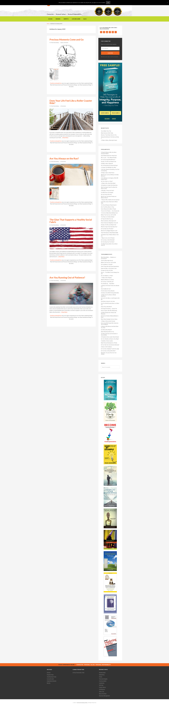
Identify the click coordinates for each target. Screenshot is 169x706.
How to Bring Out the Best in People (108, 209)
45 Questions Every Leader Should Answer (110, 337)
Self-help (101, 685)
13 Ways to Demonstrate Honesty (108, 321)
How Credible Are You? (106, 288)
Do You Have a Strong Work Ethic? (108, 350)
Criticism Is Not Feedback (106, 346)
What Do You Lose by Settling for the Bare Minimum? (110, 175)
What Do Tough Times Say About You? (109, 226)
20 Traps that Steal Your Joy (107, 218)
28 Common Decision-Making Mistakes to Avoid (109, 316)
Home (48, 23)
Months (48, 683)
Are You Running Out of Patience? (67, 277)
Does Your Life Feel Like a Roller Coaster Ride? (71, 101)
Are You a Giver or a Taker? (107, 181)
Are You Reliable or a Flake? (107, 275)
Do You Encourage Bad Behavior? (108, 159)
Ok (108, 2)
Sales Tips (101, 691)
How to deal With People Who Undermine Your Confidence (109, 323)
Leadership (101, 683)
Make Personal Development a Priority (109, 342)
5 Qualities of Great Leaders (107, 340)
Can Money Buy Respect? (106, 329)
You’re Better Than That (106, 131)
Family (100, 676)
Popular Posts (50, 674)
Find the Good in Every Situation (108, 290)
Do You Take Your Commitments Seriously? (110, 344)
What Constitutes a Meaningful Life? (108, 220)
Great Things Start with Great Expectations (110, 266)
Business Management (104, 695)
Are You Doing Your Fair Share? (107, 241)
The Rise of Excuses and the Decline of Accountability (109, 334)
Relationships (102, 672)
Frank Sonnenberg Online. (82, 702)
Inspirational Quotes (51, 681)
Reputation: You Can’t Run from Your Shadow (108, 353)
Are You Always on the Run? (64, 158)
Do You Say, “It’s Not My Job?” (107, 281)
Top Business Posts (51, 676)
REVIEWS (107, 118)
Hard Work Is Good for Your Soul (108, 301)
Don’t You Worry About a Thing (107, 207)
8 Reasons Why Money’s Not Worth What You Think (109, 327)
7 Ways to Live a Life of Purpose (107, 238)
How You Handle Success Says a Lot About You (110, 304)
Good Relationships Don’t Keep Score (109, 155)
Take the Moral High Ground (107, 260)
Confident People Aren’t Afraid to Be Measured (108, 313)
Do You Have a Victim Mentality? (108, 239)
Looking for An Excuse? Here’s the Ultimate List (110, 286)
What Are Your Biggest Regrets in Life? (109, 230)
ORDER (114, 118)
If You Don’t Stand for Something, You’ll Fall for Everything (110, 170)
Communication (102, 681)
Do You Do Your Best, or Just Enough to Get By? (110, 298)
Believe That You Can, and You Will (108, 262)
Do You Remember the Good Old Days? (109, 165)
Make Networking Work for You (107, 331)
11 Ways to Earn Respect (106, 277)
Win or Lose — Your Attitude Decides (108, 157)
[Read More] (65, 137)
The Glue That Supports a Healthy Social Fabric (71, 220)
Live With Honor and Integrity (107, 192)
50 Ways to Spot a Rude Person (107, 172)
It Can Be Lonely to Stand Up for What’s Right (109, 202)
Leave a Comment (64, 42)
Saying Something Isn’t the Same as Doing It (110, 137)
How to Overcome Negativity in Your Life (109, 222)
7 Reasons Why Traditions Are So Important (110, 199)
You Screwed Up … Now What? (107, 283)
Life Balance (102, 689)
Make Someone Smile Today (107, 133)
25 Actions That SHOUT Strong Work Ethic (110, 292)
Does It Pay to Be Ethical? (106, 306)
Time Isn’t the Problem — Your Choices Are (110, 211)
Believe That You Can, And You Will (108, 214)
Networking (101, 674)
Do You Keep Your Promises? (107, 228)
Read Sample (116, 113)
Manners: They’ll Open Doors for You (109, 135)
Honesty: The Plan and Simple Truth (108, 161)
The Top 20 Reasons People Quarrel (108, 205)
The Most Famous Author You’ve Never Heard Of (109, 244)
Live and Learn (50, 679)
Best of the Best (102, 693)
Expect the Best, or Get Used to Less (108, 268)
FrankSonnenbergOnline (56, 83)
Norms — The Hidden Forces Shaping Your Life (110, 273)
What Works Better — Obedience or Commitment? (108, 257)
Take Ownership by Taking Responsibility (109, 232)
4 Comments (63, 106)
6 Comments (63, 161)
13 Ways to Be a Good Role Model (108, 183)
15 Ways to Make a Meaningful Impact (109, 140)
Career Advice (102, 687)
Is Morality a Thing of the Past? (107, 190)
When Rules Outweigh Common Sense (109, 319)
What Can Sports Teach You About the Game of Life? (109, 187)
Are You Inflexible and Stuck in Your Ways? (110, 338)
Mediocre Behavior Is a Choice (107, 279)
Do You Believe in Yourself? (106, 264)
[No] (167, 2)
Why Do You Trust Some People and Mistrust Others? (108, 197)
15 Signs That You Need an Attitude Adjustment (108, 295)
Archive (48, 672)
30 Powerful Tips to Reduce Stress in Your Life (110, 235)
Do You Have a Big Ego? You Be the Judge (110, 348)
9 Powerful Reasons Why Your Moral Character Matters (108, 153)
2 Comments (63, 225)
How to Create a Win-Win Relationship (109, 310)
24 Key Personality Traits (78, 672)
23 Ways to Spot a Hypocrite (107, 163)
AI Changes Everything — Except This (109, 308)
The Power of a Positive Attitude (107, 216)
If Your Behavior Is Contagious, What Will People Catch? (109, 178)
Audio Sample (105, 113)
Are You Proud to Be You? (106, 194)
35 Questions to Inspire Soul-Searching (109, 185)
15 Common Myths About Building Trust (109, 212)
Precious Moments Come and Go (67, 39)
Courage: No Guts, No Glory (107, 270)
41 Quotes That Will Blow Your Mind (108, 167)
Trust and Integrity (103, 679)
